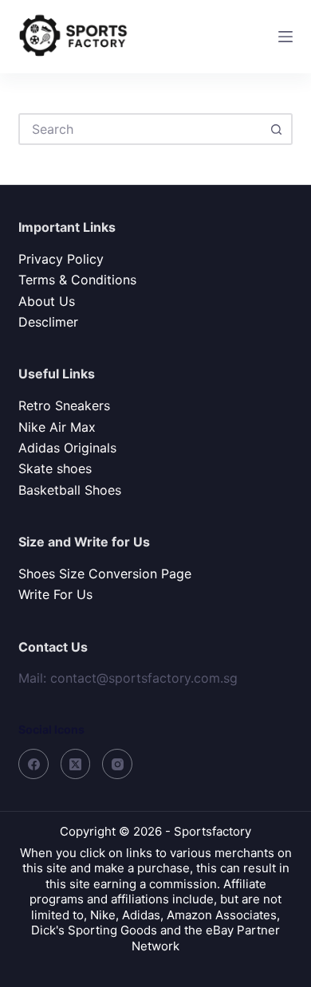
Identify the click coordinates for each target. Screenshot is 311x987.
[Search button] (276, 129)
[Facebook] (33, 764)
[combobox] (141, 129)
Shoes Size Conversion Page (104, 574)
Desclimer (48, 322)
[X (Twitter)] (76, 764)
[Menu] (285, 36)
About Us (46, 301)
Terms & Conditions (77, 280)
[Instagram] (117, 764)
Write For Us (55, 594)
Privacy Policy (61, 259)
